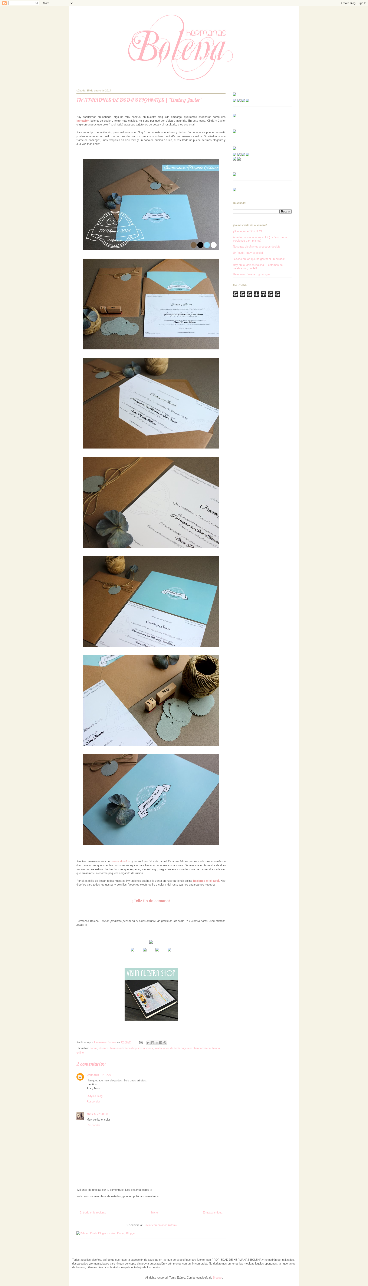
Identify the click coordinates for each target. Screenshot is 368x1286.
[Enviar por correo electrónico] (149, 1043)
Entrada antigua (212, 1212)
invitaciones (145, 1048)
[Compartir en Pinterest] (165, 1043)
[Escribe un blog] (153, 1043)
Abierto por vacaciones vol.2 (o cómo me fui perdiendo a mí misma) (260, 239)
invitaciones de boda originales (174, 1048)
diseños (104, 1048)
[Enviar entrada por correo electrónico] (141, 1042)
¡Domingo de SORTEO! (247, 231)
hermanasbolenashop (123, 1048)
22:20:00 (102, 1114)
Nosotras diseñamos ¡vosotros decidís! (257, 246)
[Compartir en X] (157, 1043)
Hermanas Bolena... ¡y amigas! (252, 274)
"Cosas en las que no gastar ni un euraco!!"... (261, 259)
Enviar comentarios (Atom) (160, 1225)
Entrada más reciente (93, 1212)
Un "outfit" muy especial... (249, 252)
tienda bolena (202, 1048)
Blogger (217, 1277)
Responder (93, 1101)
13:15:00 (105, 1075)
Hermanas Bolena (82, 18)
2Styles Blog (94, 1096)
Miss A (91, 1114)
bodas (93, 1048)
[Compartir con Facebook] (161, 1043)
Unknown (93, 1075)
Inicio (154, 1212)
